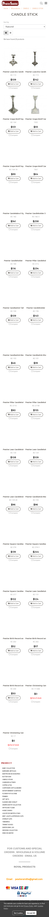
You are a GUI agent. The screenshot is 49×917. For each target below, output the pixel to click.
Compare (14, 88)
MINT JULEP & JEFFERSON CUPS (12, 816)
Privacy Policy (28, 906)
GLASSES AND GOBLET (9, 802)
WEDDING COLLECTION (9, 830)
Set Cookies (18, 913)
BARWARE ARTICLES (9, 771)
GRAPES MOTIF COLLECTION (11, 805)
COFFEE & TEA (7, 785)
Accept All (31, 913)
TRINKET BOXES (7, 824)
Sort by (7, 22)
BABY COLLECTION (8, 768)
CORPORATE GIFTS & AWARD (11, 788)
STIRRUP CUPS (7, 819)
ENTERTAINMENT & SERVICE (11, 791)
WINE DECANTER (7, 833)
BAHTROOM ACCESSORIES (11, 774)
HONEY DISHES (7, 810)
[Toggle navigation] (46, 3)
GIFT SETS (5, 799)
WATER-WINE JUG (8, 827)
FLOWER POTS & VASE (9, 793)
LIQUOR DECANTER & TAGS (11, 813)
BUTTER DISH (6, 777)
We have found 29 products (14, 39)
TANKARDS (6, 822)
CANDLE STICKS (7, 779)
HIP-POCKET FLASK (8, 808)
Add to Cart (14, 84)
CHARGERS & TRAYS (9, 782)
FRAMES (5, 796)
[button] (40, 3)
